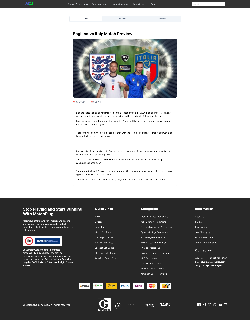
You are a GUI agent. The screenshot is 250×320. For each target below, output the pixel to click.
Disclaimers (201, 227)
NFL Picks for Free (104, 242)
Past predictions (100, 4)
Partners (199, 222)
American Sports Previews (154, 273)
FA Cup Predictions (150, 247)
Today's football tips (78, 4)
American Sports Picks (106, 258)
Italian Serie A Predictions (153, 222)
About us (199, 216)
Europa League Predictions (154, 242)
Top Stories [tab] (161, 19)
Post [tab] (86, 19)
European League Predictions (155, 253)
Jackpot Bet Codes (104, 247)
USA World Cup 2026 (151, 263)
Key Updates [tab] (122, 19)
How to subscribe (204, 237)
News (97, 216)
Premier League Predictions (154, 216)
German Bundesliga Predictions (156, 227)
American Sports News (152, 268)
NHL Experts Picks (104, 237)
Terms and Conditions (206, 242)
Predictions (100, 227)
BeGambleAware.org (33, 249)
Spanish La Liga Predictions (154, 232)
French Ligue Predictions (153, 237)
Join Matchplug (202, 232)
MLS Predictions (149, 258)
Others (154, 4)
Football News (139, 4)
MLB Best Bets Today (105, 253)
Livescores (100, 222)
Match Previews (120, 4)
